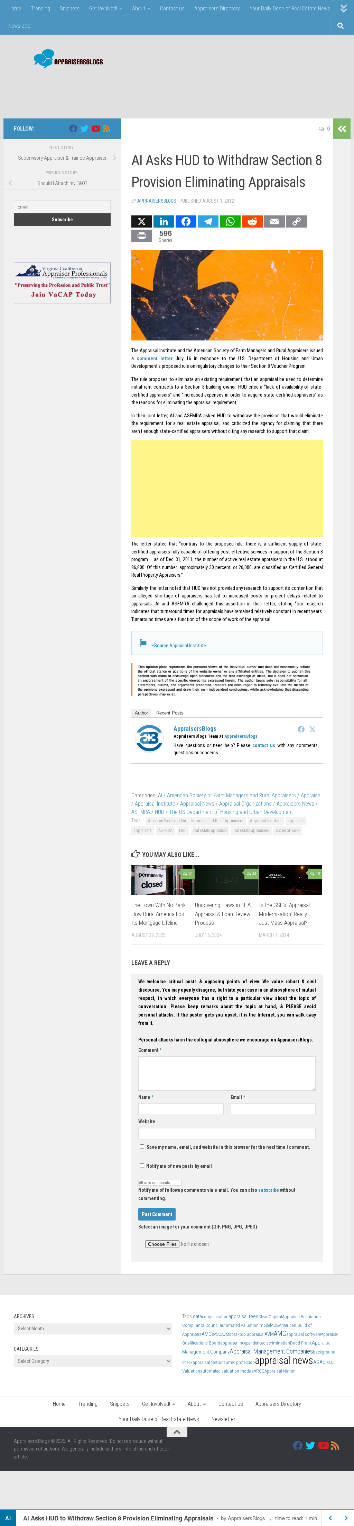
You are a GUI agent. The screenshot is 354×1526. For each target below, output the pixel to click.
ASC (217, 1334)
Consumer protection (235, 1362)
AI (160, 795)
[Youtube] (95, 128)
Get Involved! (103, 8)
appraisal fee (204, 1362)
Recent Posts (170, 713)
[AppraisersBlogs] (149, 750)
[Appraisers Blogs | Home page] (66, 59)
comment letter (155, 358)
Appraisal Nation (280, 1371)
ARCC (259, 1371)
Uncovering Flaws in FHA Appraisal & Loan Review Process (223, 914)
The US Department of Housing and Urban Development (231, 812)
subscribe (268, 1190)
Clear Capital (270, 1316)
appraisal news (284, 1360)
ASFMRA (140, 812)
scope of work (288, 830)
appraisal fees (243, 1316)
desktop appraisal (247, 1334)
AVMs (226, 1334)
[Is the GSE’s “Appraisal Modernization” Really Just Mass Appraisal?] (290, 880)
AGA (318, 1362)
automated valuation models (227, 1371)
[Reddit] (252, 221)
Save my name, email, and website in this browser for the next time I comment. (228, 1147)
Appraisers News (295, 803)
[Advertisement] (214, 90)
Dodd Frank (301, 1343)
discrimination (276, 1343)
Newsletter (20, 26)
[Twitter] (312, 729)
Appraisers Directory (217, 8)
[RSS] (106, 128)
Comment (149, 1050)
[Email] (274, 221)
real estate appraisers (251, 830)
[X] (141, 221)
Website (146, 1121)
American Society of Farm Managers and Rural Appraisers (231, 795)
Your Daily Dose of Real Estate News (290, 8)
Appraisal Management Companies (271, 1351)
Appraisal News (197, 803)
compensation (215, 1316)
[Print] (141, 236)
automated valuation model (245, 1325)
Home (14, 8)
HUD (159, 812)
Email (238, 1097)
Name (145, 1097)
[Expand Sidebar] (342, 128)
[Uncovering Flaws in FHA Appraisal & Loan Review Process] (226, 880)
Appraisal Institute (187, 645)
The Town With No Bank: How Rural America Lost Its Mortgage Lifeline (159, 914)
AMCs (208, 1334)
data (197, 1316)
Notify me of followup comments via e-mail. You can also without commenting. (216, 1194)
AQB (275, 1325)
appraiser (296, 820)
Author (141, 713)
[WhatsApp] (230, 221)
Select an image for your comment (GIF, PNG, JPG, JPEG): (198, 1227)
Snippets (70, 8)
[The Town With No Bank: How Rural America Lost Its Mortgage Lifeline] (163, 880)
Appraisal (311, 795)
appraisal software (303, 1334)
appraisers (143, 830)
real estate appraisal (210, 830)
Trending (40, 8)
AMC (280, 1334)
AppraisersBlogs (156, 201)
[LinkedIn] (163, 221)
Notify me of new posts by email (178, 1166)
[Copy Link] (296, 221)
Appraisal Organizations (245, 803)
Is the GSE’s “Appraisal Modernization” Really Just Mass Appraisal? (284, 914)
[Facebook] (186, 221)
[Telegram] (208, 221)
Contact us (172, 8)
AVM (269, 1334)
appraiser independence (241, 1343)
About (138, 8)
